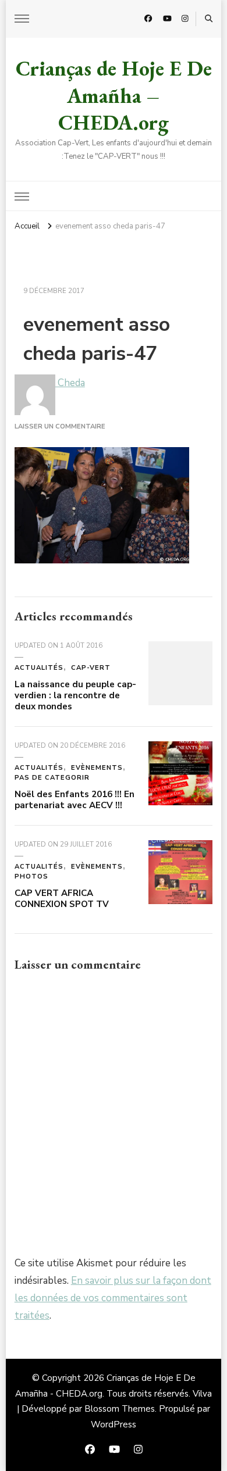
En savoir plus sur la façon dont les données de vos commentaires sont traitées (113, 1298)
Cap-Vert (91, 667)
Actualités (39, 667)
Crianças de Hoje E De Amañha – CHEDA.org (114, 96)
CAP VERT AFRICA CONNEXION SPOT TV (62, 898)
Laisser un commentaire (60, 426)
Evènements (97, 767)
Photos (31, 876)
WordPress (113, 1424)
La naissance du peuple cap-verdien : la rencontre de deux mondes (75, 695)
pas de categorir (52, 777)
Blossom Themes (119, 1409)
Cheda (70, 383)
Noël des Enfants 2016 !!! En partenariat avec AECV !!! (74, 799)
